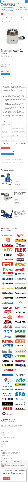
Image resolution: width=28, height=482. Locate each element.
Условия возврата (5, 432)
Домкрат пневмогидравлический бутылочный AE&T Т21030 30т (20, 176)
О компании (3, 431)
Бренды (2, 446)
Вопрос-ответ (4, 447)
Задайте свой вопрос (8, 154)
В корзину (6, 74)
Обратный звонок (22, 3)
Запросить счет (4, 61)
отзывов (3, 56)
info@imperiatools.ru (6, 455)
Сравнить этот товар (16, 77)
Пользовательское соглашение (8, 438)
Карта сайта (3, 444)
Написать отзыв (9, 56)
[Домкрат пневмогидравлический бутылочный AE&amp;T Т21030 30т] (7, 179)
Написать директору (7, 10)
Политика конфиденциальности (8, 437)
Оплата (2, 435)
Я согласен (6, 478)
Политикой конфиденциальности (10, 475)
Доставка (3, 434)
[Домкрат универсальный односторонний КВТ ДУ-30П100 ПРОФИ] (7, 196)
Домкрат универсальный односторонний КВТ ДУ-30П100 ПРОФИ (20, 193)
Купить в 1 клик (14, 74)
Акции (2, 443)
